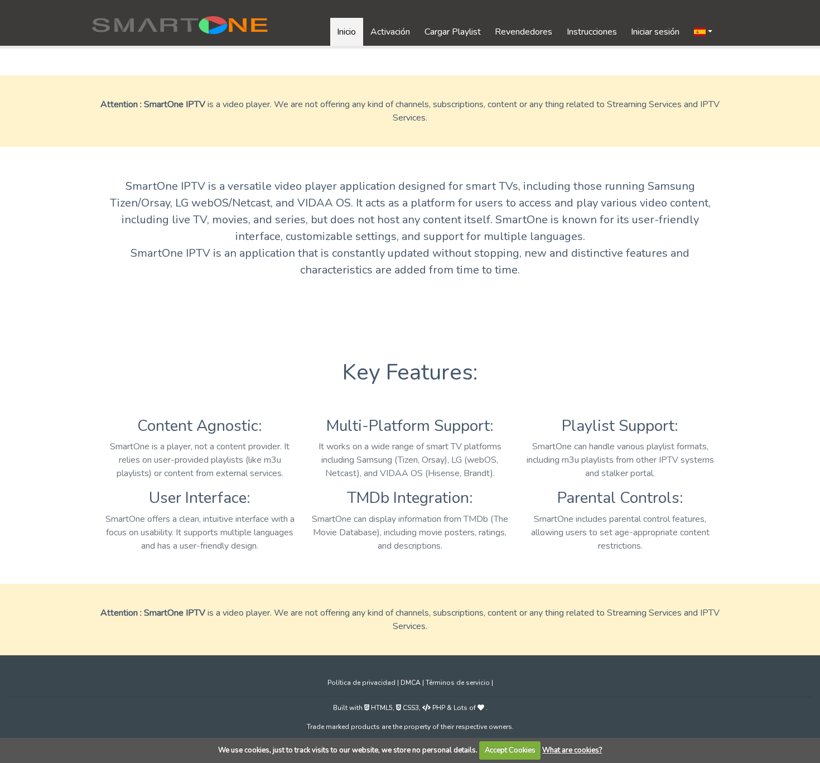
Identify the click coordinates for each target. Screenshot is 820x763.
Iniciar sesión (655, 32)
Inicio (346, 32)
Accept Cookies (510, 750)
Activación (390, 32)
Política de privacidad (362, 682)
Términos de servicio (458, 682)
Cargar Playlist (453, 32)
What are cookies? (572, 750)
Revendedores (523, 32)
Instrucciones (592, 32)
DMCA (411, 682)
